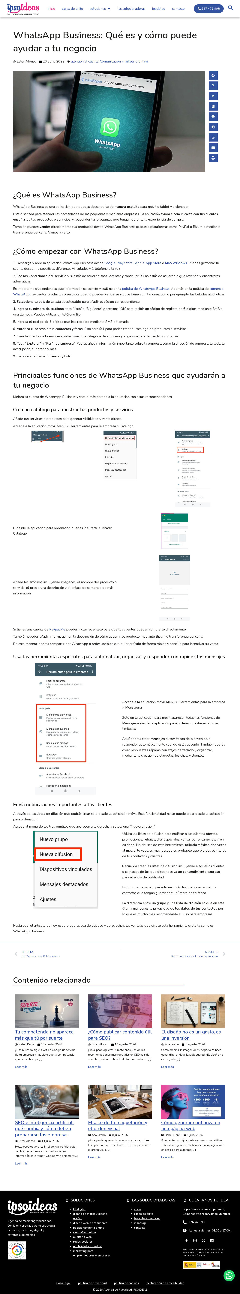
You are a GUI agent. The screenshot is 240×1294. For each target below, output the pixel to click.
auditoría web (82, 1237)
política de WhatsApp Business (146, 288)
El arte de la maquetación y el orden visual (117, 1125)
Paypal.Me (56, 629)
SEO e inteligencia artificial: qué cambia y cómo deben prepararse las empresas (44, 1128)
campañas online (84, 1232)
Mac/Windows (176, 263)
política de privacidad (92, 1283)
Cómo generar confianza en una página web (190, 1125)
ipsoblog (140, 1223)
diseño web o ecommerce (90, 1223)
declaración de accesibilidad (165, 1283)
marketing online (135, 61)
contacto (139, 1228)
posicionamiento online (88, 1228)
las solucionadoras (147, 1218)
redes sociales (83, 1242)
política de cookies (126, 1283)
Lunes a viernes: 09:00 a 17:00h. (210, 1230)
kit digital (79, 1209)
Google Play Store (118, 263)
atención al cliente (84, 61)
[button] (213, 75)
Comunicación (110, 61)
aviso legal (63, 1283)
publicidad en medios (87, 1246)
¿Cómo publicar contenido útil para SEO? (120, 1035)
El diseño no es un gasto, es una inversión (191, 1035)
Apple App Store (148, 263)
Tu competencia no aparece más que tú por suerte (44, 1035)
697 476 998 (197, 1222)
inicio (137, 1209)
